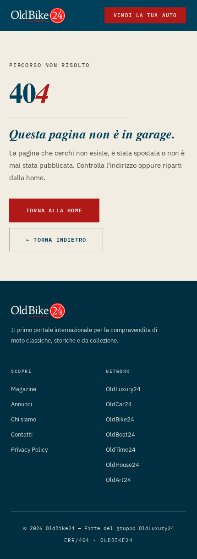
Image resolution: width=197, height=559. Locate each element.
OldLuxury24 (123, 389)
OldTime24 (121, 450)
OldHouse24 (122, 465)
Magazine (23, 389)
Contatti (22, 434)
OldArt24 (118, 480)
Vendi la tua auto (145, 15)
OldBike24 (120, 419)
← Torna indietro (56, 239)
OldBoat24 (120, 434)
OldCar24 (119, 404)
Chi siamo (23, 419)
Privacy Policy (29, 450)
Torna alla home (54, 210)
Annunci (21, 404)
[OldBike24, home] (38, 15)
